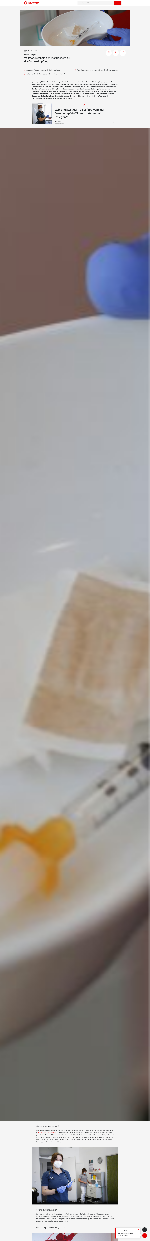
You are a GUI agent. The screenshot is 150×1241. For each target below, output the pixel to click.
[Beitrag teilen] (144, 1229)
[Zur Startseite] (31, 3)
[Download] (146, 132)
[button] (75, 624)
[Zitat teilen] (113, 122)
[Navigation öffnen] (124, 3)
